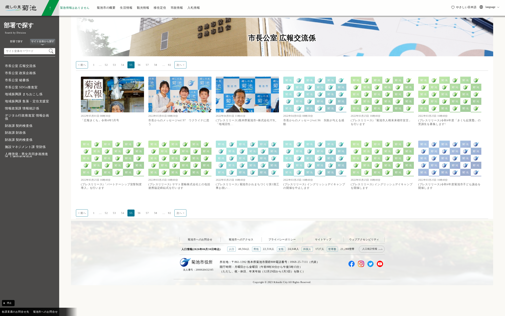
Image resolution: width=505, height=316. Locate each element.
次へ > (180, 64)
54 (122, 64)
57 (147, 64)
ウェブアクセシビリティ (364, 239)
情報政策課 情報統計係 (22, 108)
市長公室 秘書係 (17, 80)
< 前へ (82, 64)
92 (169, 64)
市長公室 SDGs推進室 (21, 87)
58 (155, 64)
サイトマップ (323, 239)
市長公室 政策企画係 (20, 73)
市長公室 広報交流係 (20, 66)
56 (139, 64)
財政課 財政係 (15, 132)
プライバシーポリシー (282, 239)
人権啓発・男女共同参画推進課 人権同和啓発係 (26, 155)
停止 (9, 303)
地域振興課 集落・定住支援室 (27, 101)
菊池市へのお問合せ (200, 239)
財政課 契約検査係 (19, 125)
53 (114, 64)
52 (106, 64)
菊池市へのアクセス (241, 239)
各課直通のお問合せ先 (15, 311)
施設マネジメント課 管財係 (25, 147)
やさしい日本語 (466, 7)
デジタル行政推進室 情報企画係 (27, 117)
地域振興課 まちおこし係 (23, 94)
